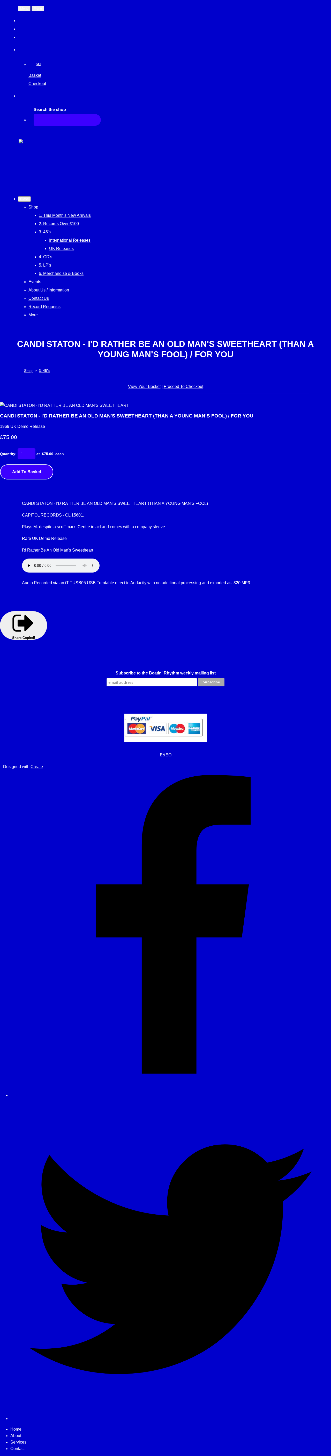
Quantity (7, 454)
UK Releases (61, 248)
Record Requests (44, 306)
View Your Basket (144, 386)
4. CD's (45, 257)
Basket (34, 75)
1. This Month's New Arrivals (65, 215)
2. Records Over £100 (59, 223)
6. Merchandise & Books (61, 273)
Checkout (37, 83)
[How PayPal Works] (165, 741)
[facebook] (170, 1095)
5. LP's (45, 265)
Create (37, 766)
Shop (33, 207)
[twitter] (170, 1418)
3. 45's (45, 232)
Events (34, 282)
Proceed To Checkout (183, 386)
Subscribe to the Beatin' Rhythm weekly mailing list (166, 673)
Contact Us (38, 298)
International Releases (70, 240)
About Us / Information (48, 290)
